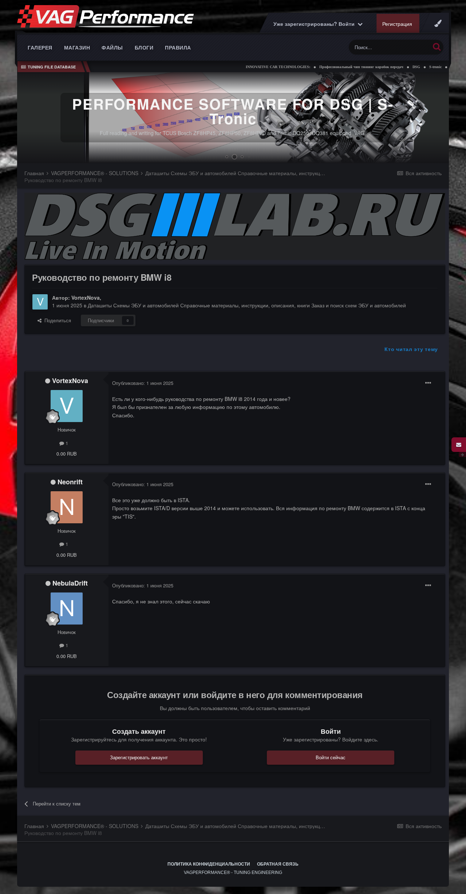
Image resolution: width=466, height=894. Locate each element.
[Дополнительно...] (428, 383)
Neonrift (70, 482)
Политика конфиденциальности (208, 864)
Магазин (77, 47)
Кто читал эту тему (411, 349)
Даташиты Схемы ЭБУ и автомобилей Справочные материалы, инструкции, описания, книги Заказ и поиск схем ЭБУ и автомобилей (247, 305)
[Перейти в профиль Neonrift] (66, 507)
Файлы (112, 47)
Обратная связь (278, 864)
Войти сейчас (330, 757)
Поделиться (56, 320)
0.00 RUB (66, 453)
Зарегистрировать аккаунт (139, 757)
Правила (178, 47)
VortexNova (85, 297)
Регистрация (397, 23)
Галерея (40, 47)
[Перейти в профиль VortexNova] (40, 302)
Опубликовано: (142, 382)
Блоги (144, 47)
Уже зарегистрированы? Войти (315, 23)
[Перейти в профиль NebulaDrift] (66, 608)
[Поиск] (436, 46)
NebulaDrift (70, 583)
